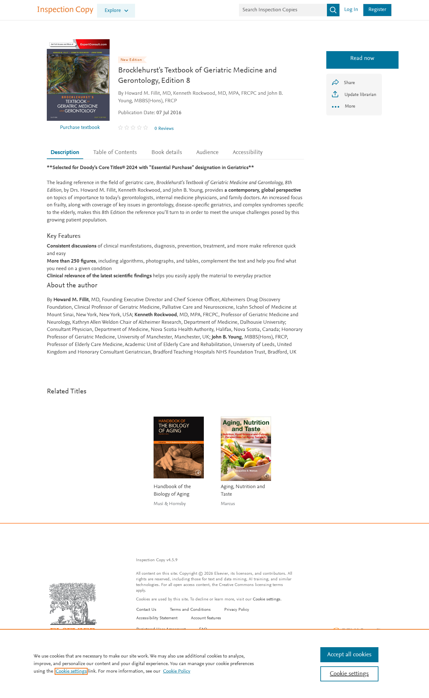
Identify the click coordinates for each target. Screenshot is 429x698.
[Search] (333, 10)
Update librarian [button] (359, 95)
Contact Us (146, 610)
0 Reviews (164, 128)
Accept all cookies (349, 655)
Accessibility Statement (156, 618)
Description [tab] (65, 153)
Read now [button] (354, 58)
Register (377, 10)
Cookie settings (266, 599)
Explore (113, 10)
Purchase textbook (80, 128)
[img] (133, 128)
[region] (214, 663)
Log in (351, 10)
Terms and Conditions (190, 610)
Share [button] (349, 83)
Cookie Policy (176, 671)
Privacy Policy (236, 610)
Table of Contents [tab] (115, 153)
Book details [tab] (166, 153)
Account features (206, 618)
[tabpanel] (175, 260)
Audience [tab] (207, 153)
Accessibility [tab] (248, 153)
